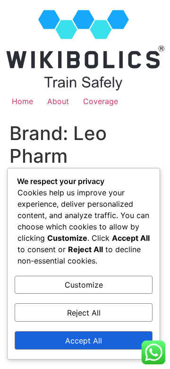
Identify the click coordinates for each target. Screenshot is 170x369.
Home (22, 101)
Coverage (100, 101)
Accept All (83, 340)
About (58, 101)
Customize (84, 285)
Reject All (84, 312)
